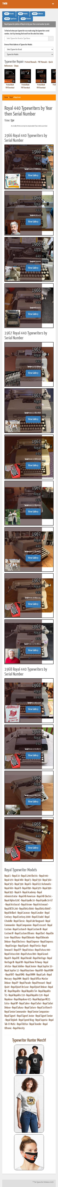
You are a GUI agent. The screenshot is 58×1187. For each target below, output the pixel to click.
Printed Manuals (31, 62)
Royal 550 (36, 880)
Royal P (15, 983)
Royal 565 (8, 884)
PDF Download (10, 88)
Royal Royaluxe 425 (22, 999)
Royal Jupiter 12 (11, 970)
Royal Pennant (38, 983)
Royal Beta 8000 (26, 908)
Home (6, 97)
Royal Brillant (10, 913)
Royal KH (39, 970)
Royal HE (15, 958)
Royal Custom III (34, 929)
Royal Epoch (23, 946)
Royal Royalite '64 (29, 991)
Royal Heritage (39, 958)
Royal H (7, 958)
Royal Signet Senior (44, 1016)
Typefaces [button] (11, 19)
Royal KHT (10, 974)
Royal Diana (15, 937)
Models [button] (23, 14)
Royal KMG (19, 974)
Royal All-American (27, 896)
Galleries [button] (38, 14)
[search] (29, 49)
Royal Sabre (24, 1003)
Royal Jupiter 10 (45, 966)
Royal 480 (19, 880)
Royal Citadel (37, 917)
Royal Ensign (11, 946)
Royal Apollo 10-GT (44, 900)
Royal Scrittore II (44, 1007)
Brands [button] (9, 14)
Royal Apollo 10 (28, 900)
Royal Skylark (11, 1020)
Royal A (18, 892)
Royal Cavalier (37, 913)
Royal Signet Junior (25, 1016)
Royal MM (17, 979)
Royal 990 (47, 888)
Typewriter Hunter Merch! (29, 1040)
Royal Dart (40, 933)
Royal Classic (19, 921)
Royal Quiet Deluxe (38, 987)
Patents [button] (26, 19)
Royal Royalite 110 (17, 995)
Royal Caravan (24, 913)
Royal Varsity (19, 1028)
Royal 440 (43, 876)
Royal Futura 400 (42, 950)
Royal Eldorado (28, 937)
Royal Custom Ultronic (24, 933)
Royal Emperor (33, 941)
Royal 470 (8, 880)
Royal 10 (16, 876)
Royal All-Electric (44, 896)
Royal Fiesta (35, 946)
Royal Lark (41, 974)
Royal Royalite (14, 991)
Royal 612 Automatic (41, 884)
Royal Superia (41, 1020)
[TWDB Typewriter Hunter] (29, 1059)
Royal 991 (8, 892)
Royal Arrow (26, 904)
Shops (16, 66)
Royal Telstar (22, 1024)
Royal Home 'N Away (33, 962)
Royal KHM (48, 970)
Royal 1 (7, 876)
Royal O (26, 979)
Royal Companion (24, 925)
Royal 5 (28, 880)
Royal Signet (9, 1016)
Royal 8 (18, 888)
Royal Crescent (39, 925)
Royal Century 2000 (21, 917)
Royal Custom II (19, 929)
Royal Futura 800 (28, 954)
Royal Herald (26, 958)
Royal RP (14, 1003)
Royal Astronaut (40, 904)
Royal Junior (30, 966)
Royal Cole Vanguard (35, 921)
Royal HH (19, 962)
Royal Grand (42, 954)
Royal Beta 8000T (43, 908)
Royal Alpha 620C (12, 900)
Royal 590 (19, 884)
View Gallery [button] (33, 175)
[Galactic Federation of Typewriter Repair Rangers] (29, 1104)
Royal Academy (29, 892)
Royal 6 (28, 884)
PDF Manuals (42, 62)
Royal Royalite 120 (34, 995)
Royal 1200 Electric (29, 876)
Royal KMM (30, 974)
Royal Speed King (26, 1020)
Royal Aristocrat (13, 904)
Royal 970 (36, 888)
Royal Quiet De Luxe (20, 987)
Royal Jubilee (18, 966)
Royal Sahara (17, 1007)
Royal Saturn (30, 1007)
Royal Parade (25, 983)
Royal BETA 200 (11, 908)
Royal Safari (36, 1003)
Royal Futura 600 (11, 954)
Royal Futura (27, 950)
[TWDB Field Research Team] (29, 1152)
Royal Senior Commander (15, 1012)
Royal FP (17, 950)
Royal (11, 97)
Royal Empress (46, 941)
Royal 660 (8, 888)
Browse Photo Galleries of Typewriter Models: (18, 45)
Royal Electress (18, 941)
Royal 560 (47, 880)
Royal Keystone (27, 970)
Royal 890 (26, 888)
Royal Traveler (35, 1024)
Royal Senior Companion (38, 1012)
